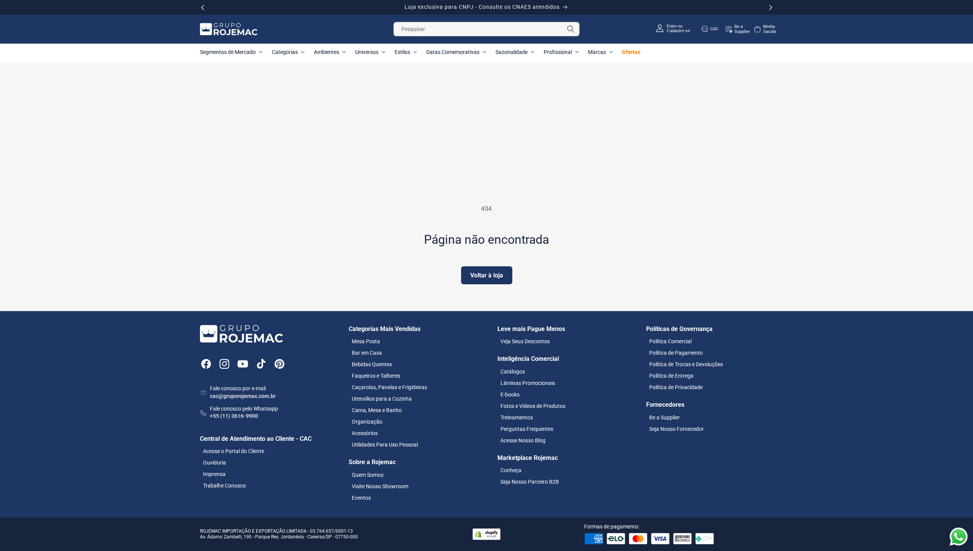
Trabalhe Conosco (224, 486)
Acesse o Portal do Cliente (233, 451)
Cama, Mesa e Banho (377, 410)
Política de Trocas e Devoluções (686, 364)
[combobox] (486, 29)
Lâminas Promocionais (527, 383)
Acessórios (365, 433)
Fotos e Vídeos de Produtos (532, 406)
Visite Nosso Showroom (380, 486)
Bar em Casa (367, 353)
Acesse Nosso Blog (523, 440)
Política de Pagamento (676, 353)
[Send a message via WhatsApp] (958, 536)
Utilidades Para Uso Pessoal (385, 445)
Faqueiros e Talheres (376, 376)
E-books (510, 394)
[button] (764, 29)
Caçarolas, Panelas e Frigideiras (389, 387)
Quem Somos (367, 475)
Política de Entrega (671, 376)
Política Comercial (670, 341)
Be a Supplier (664, 417)
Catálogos (512, 371)
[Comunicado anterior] (202, 7)
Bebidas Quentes (372, 364)
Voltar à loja (486, 275)
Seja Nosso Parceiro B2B (529, 482)
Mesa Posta (366, 341)
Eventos (361, 498)
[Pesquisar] (571, 29)
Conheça (510, 470)
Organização (367, 422)
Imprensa (214, 474)
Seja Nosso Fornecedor (676, 429)
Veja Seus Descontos (525, 341)
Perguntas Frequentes (526, 429)
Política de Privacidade (676, 387)
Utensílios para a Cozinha (382, 399)
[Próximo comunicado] (770, 7)
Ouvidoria (214, 463)
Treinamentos (516, 417)
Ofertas (631, 52)
